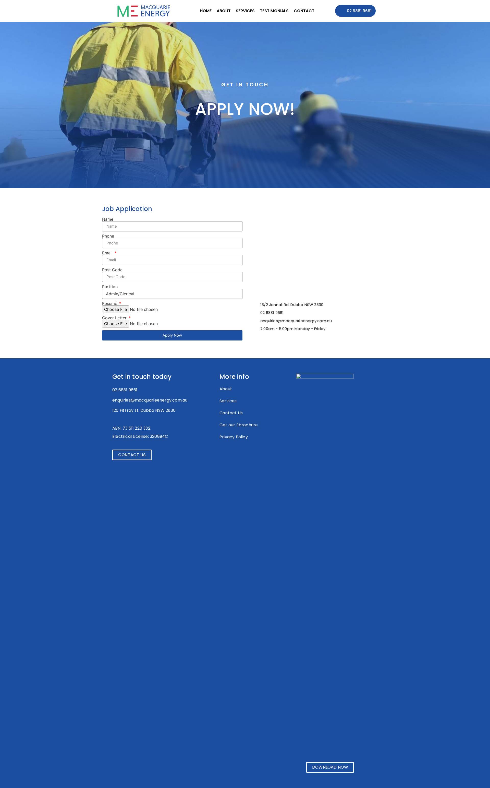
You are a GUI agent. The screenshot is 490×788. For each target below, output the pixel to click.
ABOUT (224, 11)
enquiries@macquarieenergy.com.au (149, 400)
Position (110, 287)
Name (107, 219)
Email (108, 253)
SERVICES (245, 11)
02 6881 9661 (124, 390)
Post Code (112, 270)
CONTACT (304, 11)
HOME (206, 11)
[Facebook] (222, 454)
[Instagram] (240, 454)
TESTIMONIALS (274, 11)
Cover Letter (115, 318)
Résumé (110, 303)
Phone (108, 236)
